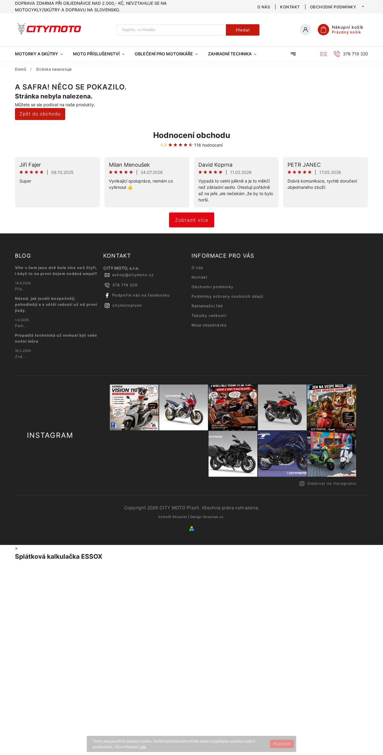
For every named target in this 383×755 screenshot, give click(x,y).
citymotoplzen (127, 305)
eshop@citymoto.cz (133, 275)
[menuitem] (41, 53)
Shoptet (179, 517)
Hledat (243, 30)
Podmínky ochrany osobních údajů (227, 296)
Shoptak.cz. (214, 517)
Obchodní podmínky (333, 6)
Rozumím (282, 744)
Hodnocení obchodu (191, 135)
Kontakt (290, 6)
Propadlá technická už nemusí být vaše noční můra (56, 338)
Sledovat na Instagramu (331, 483)
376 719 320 (125, 285)
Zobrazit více (191, 220)
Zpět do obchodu (40, 114)
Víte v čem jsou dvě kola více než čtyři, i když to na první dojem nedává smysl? (56, 270)
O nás (263, 6)
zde (143, 747)
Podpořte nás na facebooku (141, 295)
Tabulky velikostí (209, 315)
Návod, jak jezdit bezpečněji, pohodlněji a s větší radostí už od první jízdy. (56, 304)
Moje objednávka (209, 325)
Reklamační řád (207, 306)
